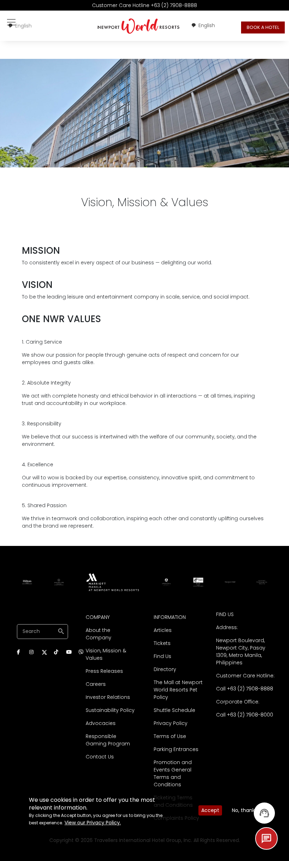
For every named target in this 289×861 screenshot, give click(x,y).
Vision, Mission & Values (106, 654)
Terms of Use (170, 736)
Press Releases (104, 671)
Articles (163, 630)
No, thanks (244, 810)
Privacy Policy (170, 723)
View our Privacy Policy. (92, 822)
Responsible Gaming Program (108, 740)
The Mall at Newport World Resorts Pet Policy (178, 690)
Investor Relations (108, 697)
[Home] (139, 25)
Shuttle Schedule (174, 710)
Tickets (162, 643)
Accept (210, 810)
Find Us (162, 656)
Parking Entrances (176, 749)
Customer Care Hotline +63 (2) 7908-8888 (144, 5)
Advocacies (101, 723)
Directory (165, 669)
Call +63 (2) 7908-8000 (244, 714)
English (23, 25)
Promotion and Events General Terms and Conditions (173, 773)
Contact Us (100, 756)
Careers (96, 684)
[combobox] (19, 25)
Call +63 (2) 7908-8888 (244, 688)
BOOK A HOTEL (263, 27)
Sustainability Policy (110, 710)
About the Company (98, 634)
